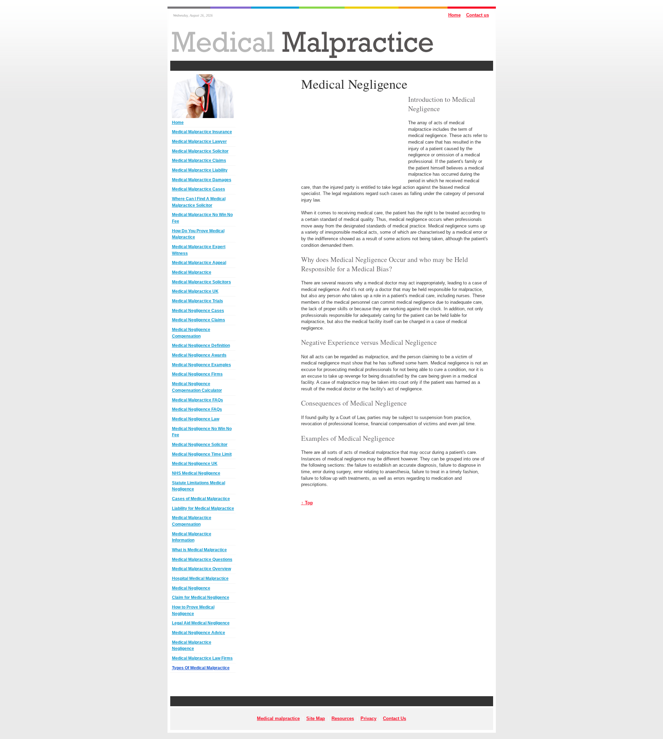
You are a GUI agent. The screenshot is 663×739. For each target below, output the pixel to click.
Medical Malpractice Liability (200, 170)
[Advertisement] (331, 65)
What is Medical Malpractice (199, 549)
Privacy (368, 718)
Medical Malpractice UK (195, 291)
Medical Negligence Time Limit (202, 454)
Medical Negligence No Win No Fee (202, 432)
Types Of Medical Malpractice (201, 667)
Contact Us (394, 718)
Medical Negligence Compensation (191, 333)
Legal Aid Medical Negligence (201, 623)
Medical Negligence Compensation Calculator (197, 387)
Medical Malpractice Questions (202, 559)
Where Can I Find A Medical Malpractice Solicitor (198, 202)
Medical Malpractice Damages (201, 179)
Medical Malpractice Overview (201, 568)
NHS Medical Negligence (196, 473)
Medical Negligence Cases (198, 310)
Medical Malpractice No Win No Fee (202, 218)
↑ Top (307, 502)
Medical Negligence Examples (201, 364)
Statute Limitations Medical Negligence (198, 486)
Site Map (315, 718)
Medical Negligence (191, 588)
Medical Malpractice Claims (199, 160)
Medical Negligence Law (195, 419)
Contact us (477, 15)
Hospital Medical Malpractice (200, 578)
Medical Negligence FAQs (197, 409)
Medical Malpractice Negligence (191, 645)
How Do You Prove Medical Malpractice (198, 234)
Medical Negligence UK (195, 463)
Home (454, 15)
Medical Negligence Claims (198, 320)
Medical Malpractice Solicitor (200, 151)
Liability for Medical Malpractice (203, 508)
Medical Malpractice (191, 272)
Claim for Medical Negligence (200, 597)
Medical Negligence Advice (198, 632)
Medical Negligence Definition (201, 345)
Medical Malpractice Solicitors (201, 282)
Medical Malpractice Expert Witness (198, 250)
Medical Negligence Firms (197, 374)
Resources (343, 718)
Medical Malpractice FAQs (197, 400)
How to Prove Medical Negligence (193, 610)
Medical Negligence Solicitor (200, 444)
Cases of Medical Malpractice (201, 498)
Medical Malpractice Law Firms (202, 658)
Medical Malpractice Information (191, 537)
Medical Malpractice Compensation (191, 521)
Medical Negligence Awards (199, 355)
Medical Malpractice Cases (198, 189)
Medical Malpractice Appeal (199, 262)
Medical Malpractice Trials (197, 301)
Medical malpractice (278, 718)
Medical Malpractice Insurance (202, 131)
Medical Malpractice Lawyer (199, 141)
